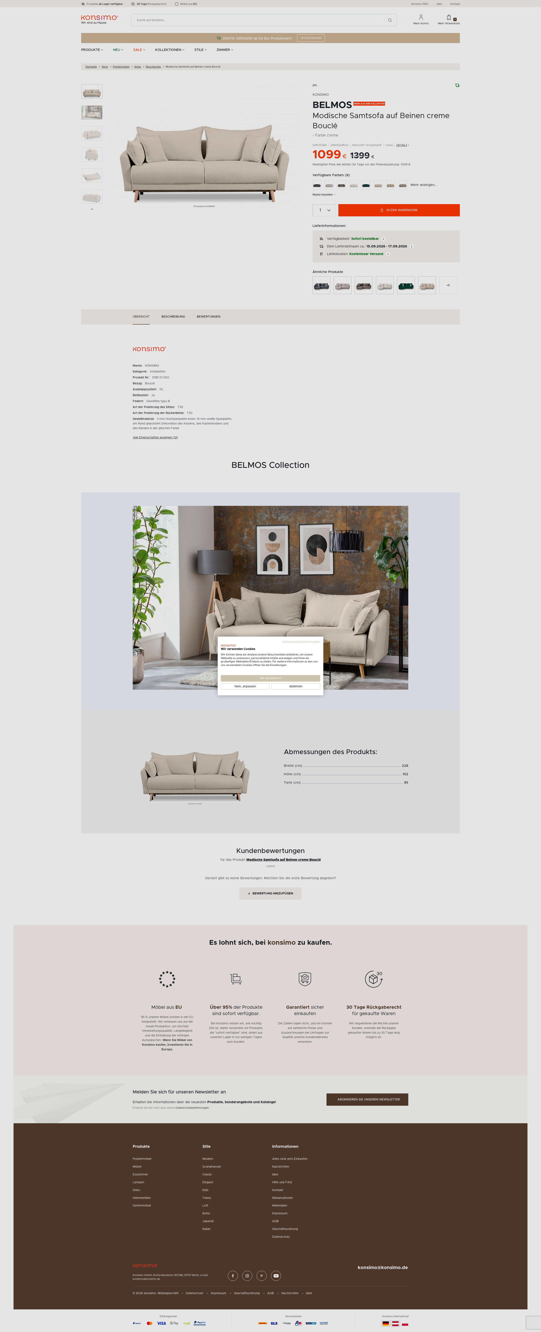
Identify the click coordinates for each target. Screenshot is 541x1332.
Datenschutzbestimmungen (301, 641)
